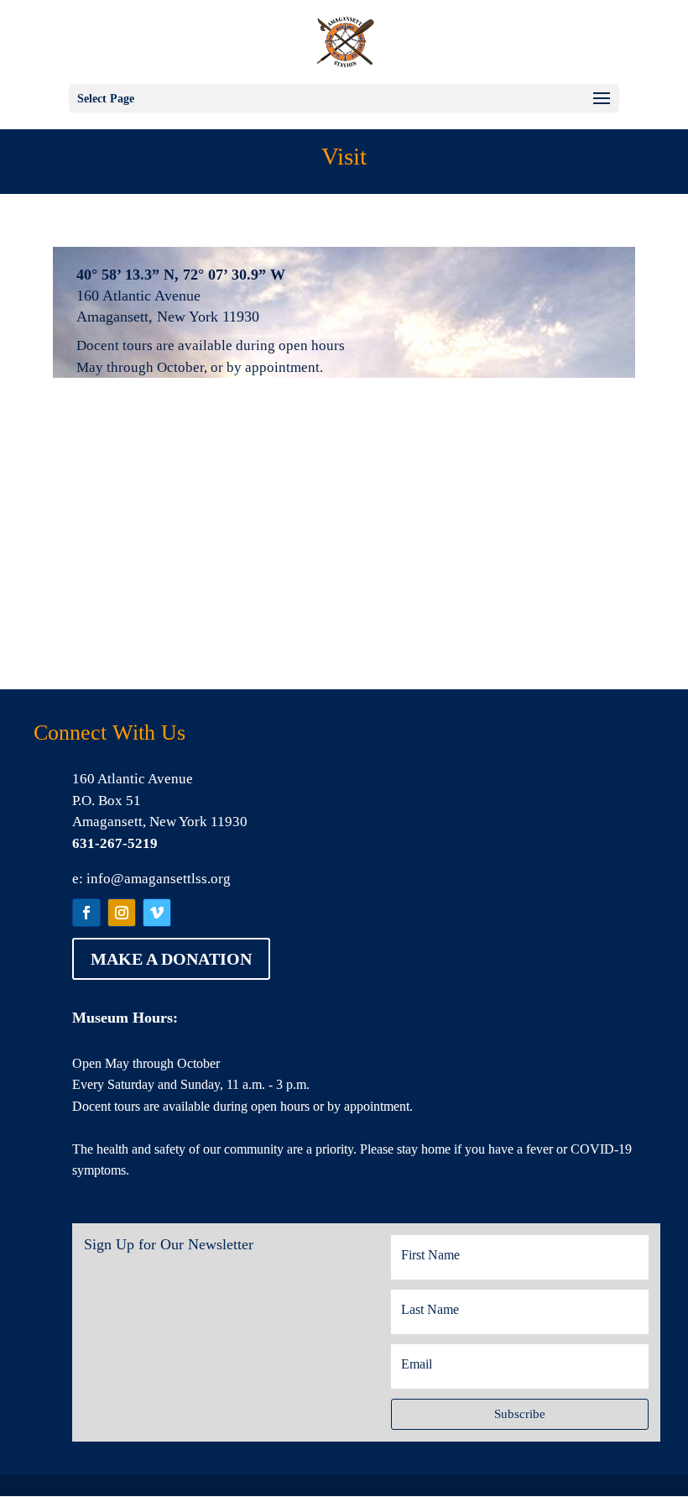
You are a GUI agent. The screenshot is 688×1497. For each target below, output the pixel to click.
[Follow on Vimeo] (157, 912)
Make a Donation (171, 959)
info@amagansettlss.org (158, 879)
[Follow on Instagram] (121, 912)
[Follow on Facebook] (86, 912)
